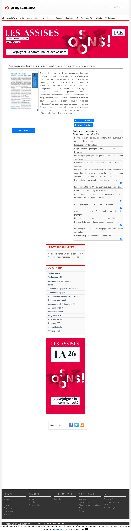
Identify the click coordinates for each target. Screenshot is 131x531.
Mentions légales (110, 508)
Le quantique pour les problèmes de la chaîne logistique (96, 218)
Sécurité (99, 18)
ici (55, 529)
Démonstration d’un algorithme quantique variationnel (95, 180)
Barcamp (57, 502)
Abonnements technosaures (60, 281)
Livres (50, 285)
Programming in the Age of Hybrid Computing (92, 236)
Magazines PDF (54, 316)
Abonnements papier (57, 292)
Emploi (50, 18)
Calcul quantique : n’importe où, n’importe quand (93, 204)
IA (77, 18)
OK (86, 529)
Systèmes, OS (86, 18)
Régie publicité (34, 505)
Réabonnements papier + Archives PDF (64, 296)
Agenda (59, 18)
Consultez (52, 257)
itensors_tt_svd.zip (84, 121)
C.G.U (81, 508)
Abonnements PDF (56, 308)
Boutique (37, 18)
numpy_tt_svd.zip (84, 125)
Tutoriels (57, 499)
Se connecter (109, 7)
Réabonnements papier (57, 300)
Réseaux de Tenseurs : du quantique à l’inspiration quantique (98, 222)
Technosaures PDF (55, 277)
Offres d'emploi (54, 331)
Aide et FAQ (108, 499)
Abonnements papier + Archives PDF (63, 289)
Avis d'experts (26, 18)
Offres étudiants (55, 327)
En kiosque (33, 499)
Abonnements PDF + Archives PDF (62, 304)
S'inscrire (120, 7)
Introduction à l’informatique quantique (89, 145)
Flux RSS (7, 502)
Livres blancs (9, 511)
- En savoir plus (62, 529)
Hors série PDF (54, 323)
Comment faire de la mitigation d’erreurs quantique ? (95, 191)
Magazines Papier (55, 312)
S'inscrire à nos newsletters (89, 505)
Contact (82, 511)
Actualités (10, 18)
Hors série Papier (55, 319)
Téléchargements (11, 508)
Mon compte (84, 502)
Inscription (83, 499)
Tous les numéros (36, 502)
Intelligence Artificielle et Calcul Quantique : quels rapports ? (97, 187)
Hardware (69, 18)
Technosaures (111, 18)
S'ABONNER (23, 131)
